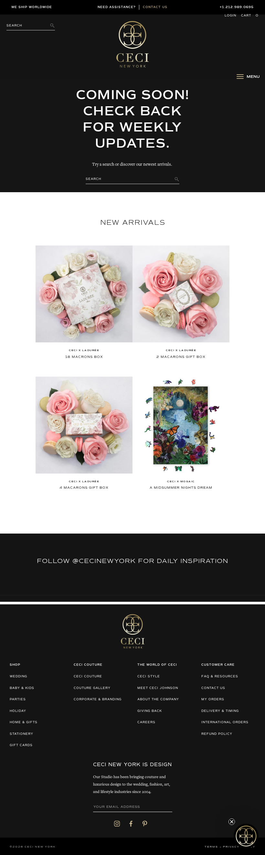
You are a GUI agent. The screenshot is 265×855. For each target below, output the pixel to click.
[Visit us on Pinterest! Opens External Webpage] (145, 824)
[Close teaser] (231, 822)
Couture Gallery (92, 688)
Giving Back (149, 711)
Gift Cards (21, 745)
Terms (211, 847)
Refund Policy (216, 734)
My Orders (212, 699)
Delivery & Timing (220, 711)
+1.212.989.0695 (237, 7)
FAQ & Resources (219, 676)
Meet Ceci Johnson (157, 688)
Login (230, 15)
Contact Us (213, 688)
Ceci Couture (88, 676)
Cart (250, 15)
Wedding (18, 676)
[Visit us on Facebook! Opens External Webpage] (131, 824)
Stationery (21, 734)
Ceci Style (148, 676)
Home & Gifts (23, 722)
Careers (146, 722)
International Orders (225, 722)
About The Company (158, 699)
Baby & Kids (22, 688)
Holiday (18, 711)
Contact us (155, 7)
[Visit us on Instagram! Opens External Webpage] (117, 824)
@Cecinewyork (104, 561)
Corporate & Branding (98, 699)
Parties (18, 699)
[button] (246, 836)
